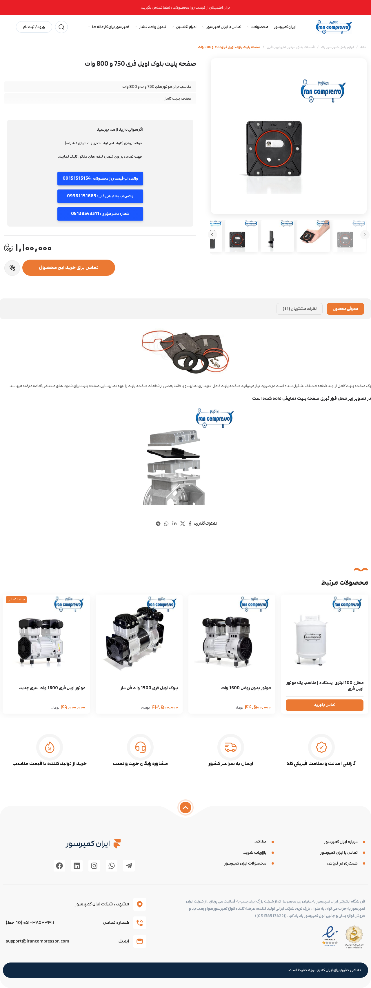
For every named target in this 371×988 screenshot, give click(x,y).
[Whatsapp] (111, 866)
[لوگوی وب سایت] (334, 27)
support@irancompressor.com (37, 941)
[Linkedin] (77, 866)
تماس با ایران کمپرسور (339, 853)
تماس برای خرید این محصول (69, 267)
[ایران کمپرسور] (117, 844)
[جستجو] (61, 27)
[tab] (345, 309)
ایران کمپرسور (88, 843)
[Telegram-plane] (129, 866)
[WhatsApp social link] (166, 523)
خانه (363, 47)
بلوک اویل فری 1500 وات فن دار (149, 688)
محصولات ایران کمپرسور (245, 863)
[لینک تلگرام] (158, 523)
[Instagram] (94, 866)
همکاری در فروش (342, 863)
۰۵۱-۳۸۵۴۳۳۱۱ (38, 922)
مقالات (260, 842)
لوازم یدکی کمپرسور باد (337, 47)
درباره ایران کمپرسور (341, 842)
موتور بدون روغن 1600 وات (246, 688)
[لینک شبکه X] (182, 523)
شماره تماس (116, 922)
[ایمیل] (139, 941)
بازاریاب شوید (254, 853)
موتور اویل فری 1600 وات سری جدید (52, 688)
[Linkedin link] (174, 523)
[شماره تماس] (139, 922)
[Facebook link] (190, 523)
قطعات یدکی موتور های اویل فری (291, 47)
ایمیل (124, 941)
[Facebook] (59, 866)
